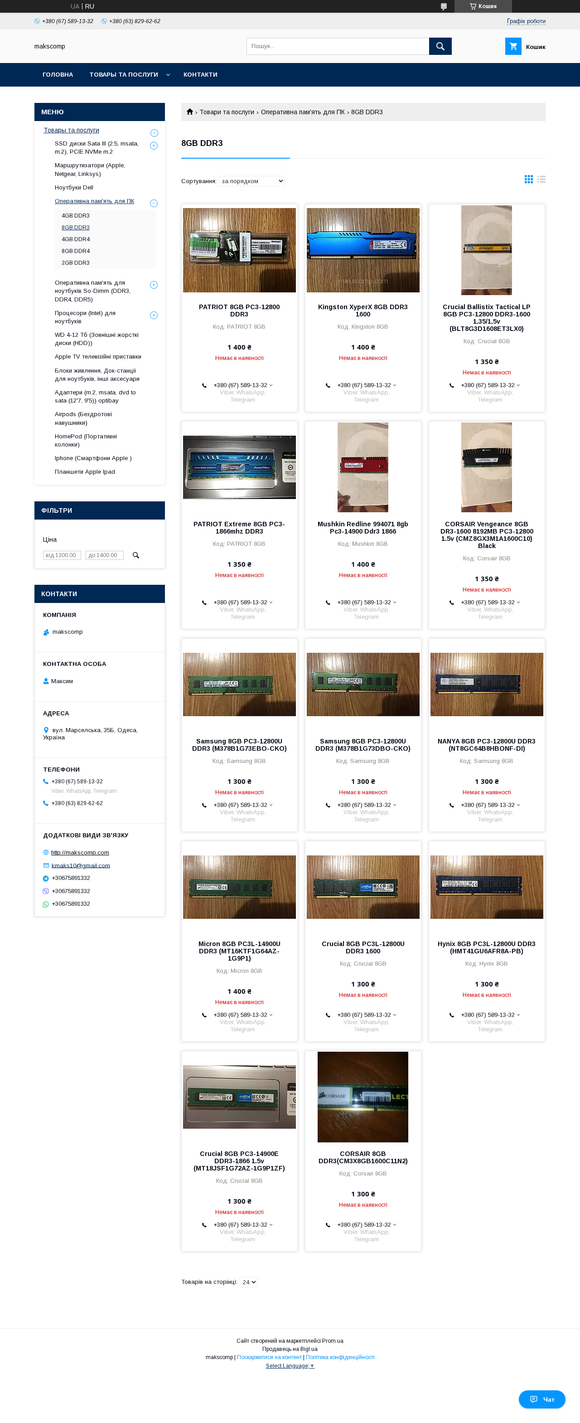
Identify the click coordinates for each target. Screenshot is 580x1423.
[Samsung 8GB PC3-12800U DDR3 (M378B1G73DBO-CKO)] (363, 684)
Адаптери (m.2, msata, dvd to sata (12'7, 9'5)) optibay (95, 396)
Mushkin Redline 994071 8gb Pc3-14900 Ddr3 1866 (363, 527)
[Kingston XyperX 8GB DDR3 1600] (363, 249)
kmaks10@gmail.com (81, 865)
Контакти (201, 74)
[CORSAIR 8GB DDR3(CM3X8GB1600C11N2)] (363, 1096)
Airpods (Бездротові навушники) (83, 418)
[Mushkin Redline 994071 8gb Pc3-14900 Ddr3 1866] (363, 467)
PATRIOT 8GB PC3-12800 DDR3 (239, 310)
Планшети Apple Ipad (85, 471)
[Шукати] (440, 46)
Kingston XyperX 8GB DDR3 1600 (363, 310)
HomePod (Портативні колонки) (86, 440)
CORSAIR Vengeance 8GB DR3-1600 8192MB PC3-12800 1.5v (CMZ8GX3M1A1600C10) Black (486, 534)
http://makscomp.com (80, 852)
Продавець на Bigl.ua (290, 1349)
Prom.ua (332, 1341)
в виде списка (541, 181)
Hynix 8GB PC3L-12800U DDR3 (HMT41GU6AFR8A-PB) (487, 947)
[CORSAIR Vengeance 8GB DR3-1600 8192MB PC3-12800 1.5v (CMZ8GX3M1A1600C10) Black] (487, 467)
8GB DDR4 (76, 251)
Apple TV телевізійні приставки (98, 356)
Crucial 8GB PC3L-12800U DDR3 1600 (363, 947)
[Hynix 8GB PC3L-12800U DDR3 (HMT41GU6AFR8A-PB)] (487, 886)
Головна (58, 74)
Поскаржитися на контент (269, 1357)
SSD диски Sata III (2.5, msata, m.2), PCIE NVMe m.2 (97, 147)
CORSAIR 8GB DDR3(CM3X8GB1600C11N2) (363, 1157)
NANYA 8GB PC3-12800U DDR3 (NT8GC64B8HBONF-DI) (487, 745)
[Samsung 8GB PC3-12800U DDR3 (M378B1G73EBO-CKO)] (239, 684)
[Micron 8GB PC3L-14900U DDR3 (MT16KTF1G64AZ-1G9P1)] (239, 886)
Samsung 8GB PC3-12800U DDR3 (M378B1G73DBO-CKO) (363, 745)
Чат (549, 1399)
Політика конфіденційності (340, 1357)
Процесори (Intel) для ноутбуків (85, 317)
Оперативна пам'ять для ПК (303, 112)
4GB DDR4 (76, 239)
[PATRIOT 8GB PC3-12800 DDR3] (239, 249)
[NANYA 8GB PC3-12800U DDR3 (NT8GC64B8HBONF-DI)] (487, 684)
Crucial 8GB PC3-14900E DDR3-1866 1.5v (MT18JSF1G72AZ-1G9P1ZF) (239, 1161)
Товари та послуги (226, 112)
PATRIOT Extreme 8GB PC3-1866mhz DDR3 (239, 527)
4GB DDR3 (76, 216)
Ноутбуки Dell (74, 187)
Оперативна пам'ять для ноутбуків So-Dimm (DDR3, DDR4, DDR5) (92, 290)
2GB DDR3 (76, 263)
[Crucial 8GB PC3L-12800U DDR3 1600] (363, 886)
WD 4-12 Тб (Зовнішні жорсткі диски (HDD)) (97, 338)
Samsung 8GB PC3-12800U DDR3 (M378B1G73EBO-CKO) (239, 745)
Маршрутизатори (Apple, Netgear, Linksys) (90, 169)
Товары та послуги (123, 74)
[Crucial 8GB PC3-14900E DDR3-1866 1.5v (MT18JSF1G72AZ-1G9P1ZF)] (239, 1096)
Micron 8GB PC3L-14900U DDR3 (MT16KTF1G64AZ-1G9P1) (239, 951)
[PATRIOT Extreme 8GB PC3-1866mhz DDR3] (239, 467)
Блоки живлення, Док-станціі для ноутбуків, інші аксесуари (97, 374)
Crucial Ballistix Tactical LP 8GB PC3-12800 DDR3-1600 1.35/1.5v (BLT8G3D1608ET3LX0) (487, 317)
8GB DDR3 (76, 227)
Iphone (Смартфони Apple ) (93, 458)
